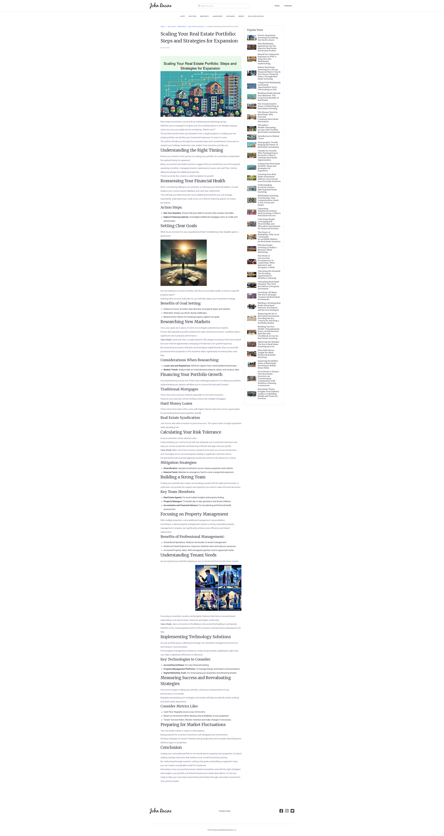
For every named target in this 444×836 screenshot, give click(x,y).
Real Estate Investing (256, 16)
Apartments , (182, 26)
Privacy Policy (224, 811)
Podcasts (288, 6)
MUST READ (192, 16)
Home (277, 6)
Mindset (241, 16)
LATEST (182, 16)
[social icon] (281, 812)
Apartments (204, 16)
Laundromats (217, 16)
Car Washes (230, 16)
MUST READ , (172, 26)
